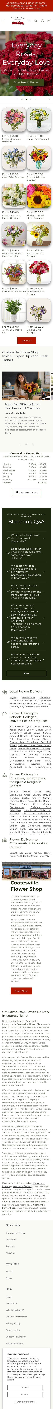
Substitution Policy (16, 1336)
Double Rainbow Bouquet (36, 178)
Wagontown (42, 706)
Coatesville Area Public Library (34, 748)
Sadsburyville (16, 706)
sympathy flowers (22, 1186)
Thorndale (29, 706)
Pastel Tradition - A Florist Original (12, 254)
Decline (25, 1394)
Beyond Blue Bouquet (34, 331)
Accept (25, 1387)
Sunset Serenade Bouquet (11, 140)
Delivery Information (16, 1316)
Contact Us (11, 1303)
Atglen (13, 697)
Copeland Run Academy (24, 754)
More (26, 673)
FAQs (8, 1296)
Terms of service (14, 1343)
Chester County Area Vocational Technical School (30, 742)
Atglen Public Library (22, 729)
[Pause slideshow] (50, 99)
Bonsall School (41, 733)
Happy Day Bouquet (38, 139)
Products (10, 1246)
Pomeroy (45, 703)
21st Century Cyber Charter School (30, 726)
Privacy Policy (13, 1323)
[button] (36, 21)
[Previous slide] (17, 99)
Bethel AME (42, 791)
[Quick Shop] (29, 21)
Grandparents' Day (15, 1233)
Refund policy (13, 1330)
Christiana (45, 697)
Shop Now (21, 990)
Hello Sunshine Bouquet (35, 254)
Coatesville (15, 700)
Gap (41, 700)
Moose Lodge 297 (40, 856)
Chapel (25, 804)
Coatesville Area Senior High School (30, 751)
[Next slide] (36, 99)
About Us (10, 1253)
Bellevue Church (20, 791)
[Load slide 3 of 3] (31, 99)
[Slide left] (20, 445)
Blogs (9, 1278)
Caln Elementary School (24, 739)
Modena (21, 703)
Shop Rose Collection (26, 82)
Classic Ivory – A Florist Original (11, 216)
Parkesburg (33, 703)
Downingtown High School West (30, 760)
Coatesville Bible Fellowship (34, 819)
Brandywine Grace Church (25, 794)
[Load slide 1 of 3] (22, 99)
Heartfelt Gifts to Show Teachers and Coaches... (23, 406)
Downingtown (29, 700)
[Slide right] (33, 445)
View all (26, 340)
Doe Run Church (18, 822)
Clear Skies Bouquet (13, 177)
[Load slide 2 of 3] (26, 99)
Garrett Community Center (25, 853)
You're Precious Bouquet (35, 293)
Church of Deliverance (36, 813)
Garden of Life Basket (14, 291)
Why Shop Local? (15, 1310)
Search (9, 1271)
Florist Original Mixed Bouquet (35, 216)
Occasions (11, 1239)
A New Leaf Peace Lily (12, 331)
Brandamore (28, 697)
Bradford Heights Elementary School (30, 736)
